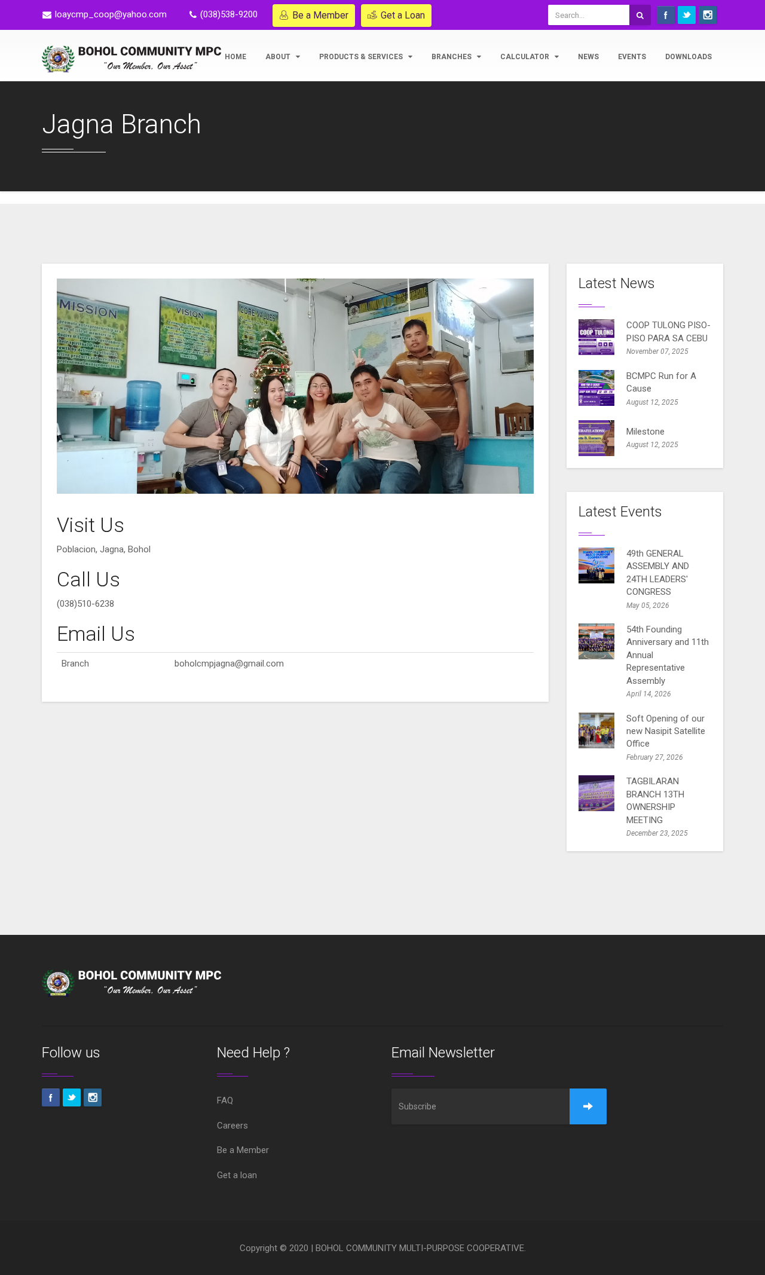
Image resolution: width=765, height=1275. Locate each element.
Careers (232, 1125)
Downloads (688, 57)
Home (235, 57)
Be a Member (320, 15)
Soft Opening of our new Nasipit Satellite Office (665, 731)
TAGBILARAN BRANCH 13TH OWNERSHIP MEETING (655, 800)
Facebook (666, 15)
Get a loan (237, 1175)
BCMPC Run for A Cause (661, 382)
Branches (452, 57)
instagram (708, 15)
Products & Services (362, 57)
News (588, 57)
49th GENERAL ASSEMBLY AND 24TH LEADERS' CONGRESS (657, 572)
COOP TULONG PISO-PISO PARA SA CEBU (668, 331)
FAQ (225, 1100)
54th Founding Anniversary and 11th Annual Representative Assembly (667, 655)
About (278, 57)
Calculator (525, 57)
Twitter (687, 15)
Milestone (645, 431)
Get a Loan (403, 15)
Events (632, 57)
